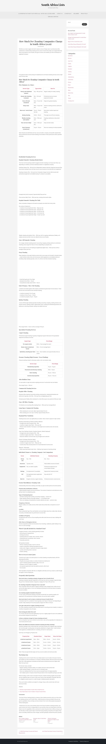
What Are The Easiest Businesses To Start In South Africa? (53, 719)
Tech (69, 95)
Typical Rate (38, 88)
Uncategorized (71, 100)
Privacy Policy (84, 13)
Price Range (49, 341)
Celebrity (70, 66)
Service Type (26, 88)
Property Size (26, 636)
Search (69, 22)
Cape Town (70, 61)
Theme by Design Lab (84, 741)
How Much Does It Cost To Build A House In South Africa (33, 691)
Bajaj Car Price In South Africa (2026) (75, 41)
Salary (69, 90)
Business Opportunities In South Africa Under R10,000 (32, 689)
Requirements (71, 87)
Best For (53, 88)
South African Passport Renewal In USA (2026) (77, 46)
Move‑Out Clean (57, 636)
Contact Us (59, 13)
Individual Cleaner (34, 456)
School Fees (70, 92)
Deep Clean (47, 636)
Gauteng (69, 71)
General (69, 74)
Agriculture (70, 55)
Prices (69, 84)
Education (70, 68)
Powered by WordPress (73, 741)
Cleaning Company (53, 456)
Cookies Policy (67, 13)
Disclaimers (76, 13)
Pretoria (69, 82)
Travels (69, 98)
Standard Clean (38, 636)
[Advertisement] (40, 29)
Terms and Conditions (53, 16)
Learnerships (70, 79)
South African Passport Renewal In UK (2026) (77, 44)
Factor (22, 456)
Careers (69, 63)
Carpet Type (27, 341)
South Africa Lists (53, 5)
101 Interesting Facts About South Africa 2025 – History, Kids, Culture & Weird (36, 13)
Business (70, 58)
